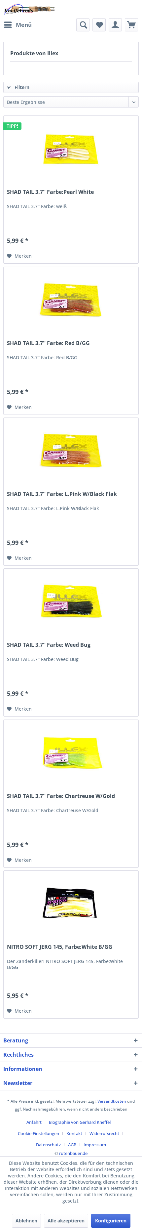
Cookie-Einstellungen (38, 1133)
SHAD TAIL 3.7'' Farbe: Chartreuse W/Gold (61, 796)
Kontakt (74, 1133)
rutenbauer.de (73, 1153)
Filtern (21, 87)
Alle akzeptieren (66, 1220)
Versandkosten (111, 1101)
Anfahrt (34, 1122)
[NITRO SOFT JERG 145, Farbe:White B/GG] (71, 904)
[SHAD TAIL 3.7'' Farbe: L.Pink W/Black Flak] (71, 451)
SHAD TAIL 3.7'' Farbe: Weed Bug (48, 644)
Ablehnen (26, 1220)
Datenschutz (48, 1145)
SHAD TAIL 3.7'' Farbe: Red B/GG (48, 343)
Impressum (95, 1145)
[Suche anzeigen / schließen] (82, 24)
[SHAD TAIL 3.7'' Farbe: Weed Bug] (71, 602)
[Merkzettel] (99, 24)
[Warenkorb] (131, 24)
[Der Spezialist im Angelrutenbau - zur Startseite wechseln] (29, 9)
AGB (72, 1145)
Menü (24, 24)
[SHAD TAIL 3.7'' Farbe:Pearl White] (71, 149)
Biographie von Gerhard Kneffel (80, 1122)
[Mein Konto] (115, 24)
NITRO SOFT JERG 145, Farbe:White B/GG (59, 947)
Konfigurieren (110, 1220)
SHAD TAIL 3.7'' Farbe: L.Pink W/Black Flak (62, 494)
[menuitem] (17, 24)
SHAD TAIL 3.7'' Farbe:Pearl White (50, 192)
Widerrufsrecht (104, 1133)
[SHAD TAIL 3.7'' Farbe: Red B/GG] (71, 300)
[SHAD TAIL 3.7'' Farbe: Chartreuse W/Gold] (71, 753)
